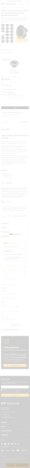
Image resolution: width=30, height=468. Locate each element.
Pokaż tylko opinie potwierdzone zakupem (13, 254)
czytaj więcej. (17, 391)
